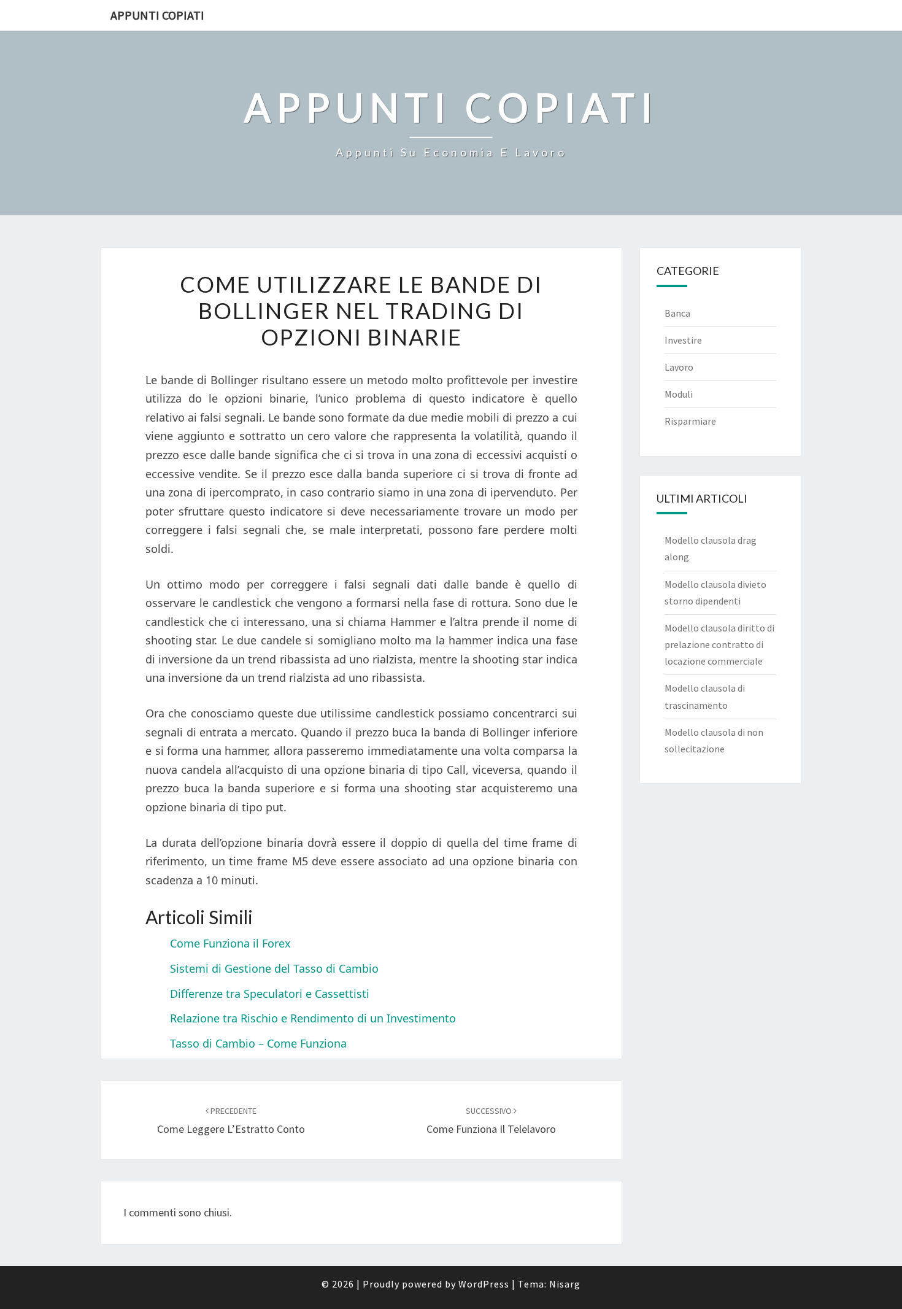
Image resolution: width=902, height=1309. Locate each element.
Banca (677, 313)
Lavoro (679, 367)
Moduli (679, 394)
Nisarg (564, 1284)
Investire (683, 340)
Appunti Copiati (157, 15)
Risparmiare (690, 421)
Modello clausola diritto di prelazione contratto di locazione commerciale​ (719, 644)
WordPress (483, 1284)
